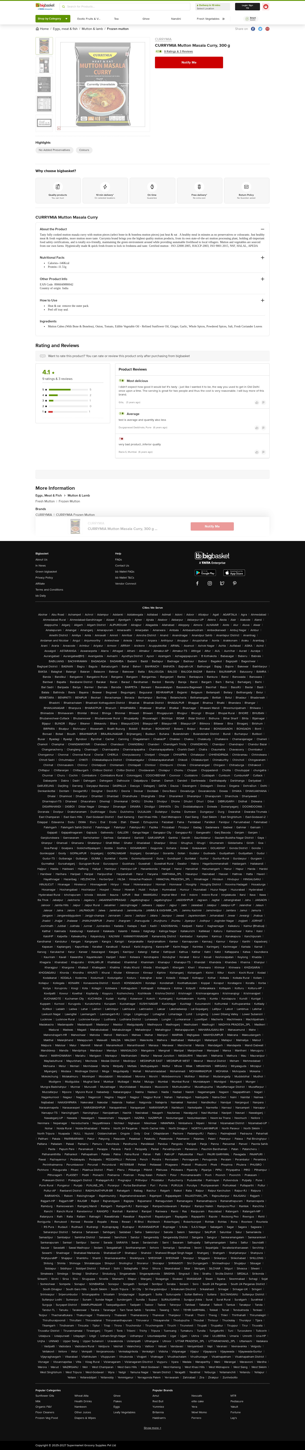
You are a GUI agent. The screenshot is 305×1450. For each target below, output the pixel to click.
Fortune (236, 1412)
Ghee (117, 1395)
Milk (37, 1401)
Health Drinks (83, 1401)
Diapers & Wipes (85, 1418)
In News (40, 565)
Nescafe (197, 1395)
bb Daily (40, 595)
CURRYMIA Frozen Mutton (75, 515)
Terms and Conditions (49, 589)
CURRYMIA (163, 39)
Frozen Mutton (69, 501)
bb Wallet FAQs (124, 571)
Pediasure (237, 1401)
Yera (194, 1406)
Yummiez (158, 1406)
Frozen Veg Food (46, 1418)
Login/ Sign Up (247, 6)
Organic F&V (43, 1406)
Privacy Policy (44, 577)
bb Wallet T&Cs (124, 577)
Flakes (117, 1401)
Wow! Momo (199, 1412)
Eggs (116, 1406)
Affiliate (40, 583)
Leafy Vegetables (124, 1412)
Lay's (234, 1418)
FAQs (118, 559)
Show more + (152, 1428)
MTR (233, 1395)
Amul (155, 1395)
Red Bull (157, 1401)
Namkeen (80, 1406)
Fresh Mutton (46, 501)
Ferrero (196, 1418)
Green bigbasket (46, 571)
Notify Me (189, 62)
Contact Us (122, 565)
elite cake (198, 1401)
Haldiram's (159, 1418)
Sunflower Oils (44, 1395)
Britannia (158, 1412)
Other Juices (82, 1412)
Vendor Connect (125, 583)
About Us (41, 559)
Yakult (234, 1406)
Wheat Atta (81, 1395)
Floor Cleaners (44, 1412)
